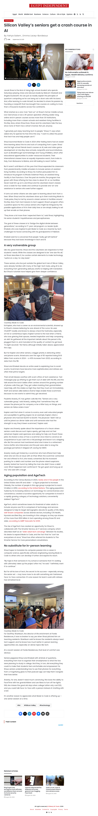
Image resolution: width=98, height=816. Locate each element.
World (20, 14)
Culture (53, 14)
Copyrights (53, 809)
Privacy (60, 809)
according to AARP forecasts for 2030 (24, 521)
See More (80, 103)
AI (19, 705)
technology (45, 705)
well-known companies (13, 513)
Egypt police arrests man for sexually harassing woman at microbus (84, 84)
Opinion (69, 14)
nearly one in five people (48, 480)
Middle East (28, 14)
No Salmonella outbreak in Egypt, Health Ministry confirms (79, 73)
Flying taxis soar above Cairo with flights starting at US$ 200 (85, 94)
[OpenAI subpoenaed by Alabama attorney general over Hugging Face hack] (34, 781)
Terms (66, 809)
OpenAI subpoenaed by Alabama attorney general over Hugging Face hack (33, 790)
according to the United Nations (31, 488)
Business (37, 14)
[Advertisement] (34, 747)
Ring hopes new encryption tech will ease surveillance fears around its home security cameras (13, 791)
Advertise (38, 809)
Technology (8, 20)
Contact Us (45, 809)
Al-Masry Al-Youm (53, 806)
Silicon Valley (31, 705)
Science (45, 14)
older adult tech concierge (34, 532)
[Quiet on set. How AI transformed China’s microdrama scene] (55, 781)
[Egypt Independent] (49, 5)
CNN (8, 39)
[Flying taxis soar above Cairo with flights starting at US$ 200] (70, 95)
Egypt (15, 14)
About (32, 809)
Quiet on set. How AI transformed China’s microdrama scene (53, 789)
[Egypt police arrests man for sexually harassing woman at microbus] (70, 83)
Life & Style (61, 14)
